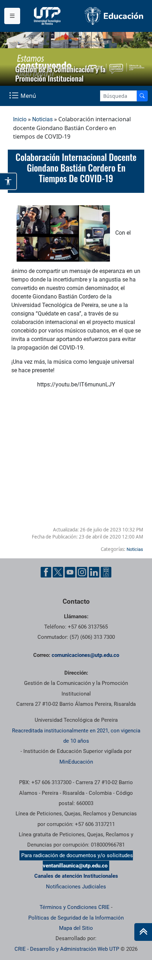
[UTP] (48, 16)
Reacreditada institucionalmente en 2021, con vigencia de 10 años (76, 735)
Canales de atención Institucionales (76, 876)
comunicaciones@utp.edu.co (85, 655)
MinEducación (76, 762)
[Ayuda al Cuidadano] (106, 572)
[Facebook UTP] (46, 572)
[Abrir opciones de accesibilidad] (8, 181)
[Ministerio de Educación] (114, 16)
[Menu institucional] (12, 16)
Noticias (42, 119)
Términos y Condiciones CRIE (75, 907)
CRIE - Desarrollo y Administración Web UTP (66, 949)
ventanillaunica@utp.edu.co (75, 866)
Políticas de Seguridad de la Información (76, 918)
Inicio (20, 119)
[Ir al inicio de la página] (143, 932)
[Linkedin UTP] (94, 572)
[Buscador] (142, 95)
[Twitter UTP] (58, 572)
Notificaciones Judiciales (76, 886)
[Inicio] (143, 932)
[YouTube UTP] (70, 572)
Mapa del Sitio (76, 928)
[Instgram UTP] (82, 572)
